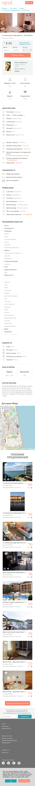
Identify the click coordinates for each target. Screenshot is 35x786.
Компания (5, 726)
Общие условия (7, 738)
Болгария (13, 8)
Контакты (5, 752)
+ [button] (2, 408)
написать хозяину (17, 55)
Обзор (22, 8)
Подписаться (25, 716)
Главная (4, 8)
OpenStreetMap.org (18, 449)
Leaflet (6, 449)
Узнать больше (24, 781)
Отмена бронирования (9, 740)
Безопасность (6, 728)
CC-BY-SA (32, 449)
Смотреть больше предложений (17, 703)
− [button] (2, 411)
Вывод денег (6, 742)
